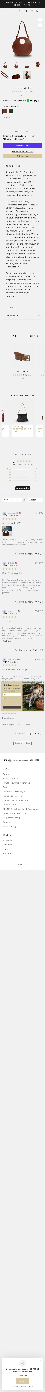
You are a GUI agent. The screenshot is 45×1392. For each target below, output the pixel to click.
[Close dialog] (43, 683)
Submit (12, 707)
